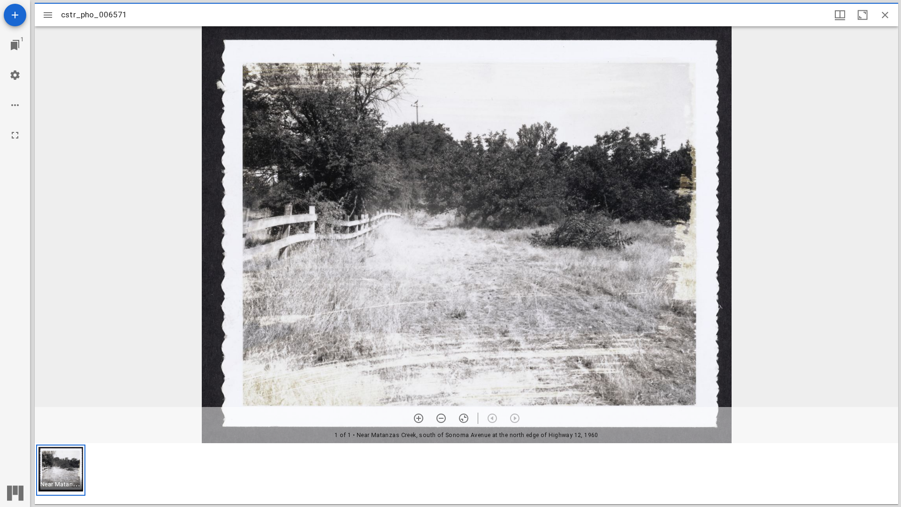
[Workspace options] (15, 105)
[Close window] (885, 15)
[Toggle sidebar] (48, 15)
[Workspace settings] (15, 75)
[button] (60, 470)
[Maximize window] (862, 15)
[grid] (466, 473)
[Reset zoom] (463, 418)
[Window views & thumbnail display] (840, 15)
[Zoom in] (418, 418)
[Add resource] (15, 15)
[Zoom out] (441, 418)
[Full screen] (15, 135)
